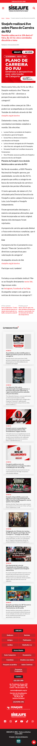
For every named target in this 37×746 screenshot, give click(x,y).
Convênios (10, 660)
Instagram (8, 288)
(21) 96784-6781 (18, 702)
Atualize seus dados (27, 660)
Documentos (27, 655)
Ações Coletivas (27, 664)
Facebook (17, 288)
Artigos (10, 640)
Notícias (8, 18)
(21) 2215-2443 (18, 680)
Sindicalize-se (27, 645)
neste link (28, 281)
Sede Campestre (10, 655)
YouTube (26, 288)
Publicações (27, 640)
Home (2, 18)
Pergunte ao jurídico (10, 664)
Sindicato (10, 635)
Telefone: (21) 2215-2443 (19, 1)
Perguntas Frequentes (18, 670)
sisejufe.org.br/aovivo (10, 115)
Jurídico (10, 645)
